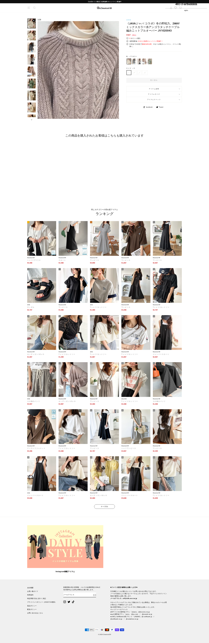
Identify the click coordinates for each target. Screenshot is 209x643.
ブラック (134, 61)
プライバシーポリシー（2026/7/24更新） (41, 602)
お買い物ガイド (32, 591)
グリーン (150, 61)
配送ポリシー (32, 609)
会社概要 (30, 588)
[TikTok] (73, 602)
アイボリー (129, 61)
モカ (144, 61)
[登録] (94, 594)
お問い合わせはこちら (35, 613)
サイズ (130, 68)
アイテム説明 (154, 89)
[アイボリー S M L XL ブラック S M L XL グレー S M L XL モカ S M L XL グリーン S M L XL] (78, 71)
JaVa (128, 20)
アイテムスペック (154, 100)
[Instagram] (64, 602)
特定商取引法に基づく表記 (36, 598)
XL (145, 72)
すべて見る (104, 506)
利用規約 (30, 595)
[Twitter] (69, 602)
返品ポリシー (32, 606)
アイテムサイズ (154, 94)
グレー (139, 61)
